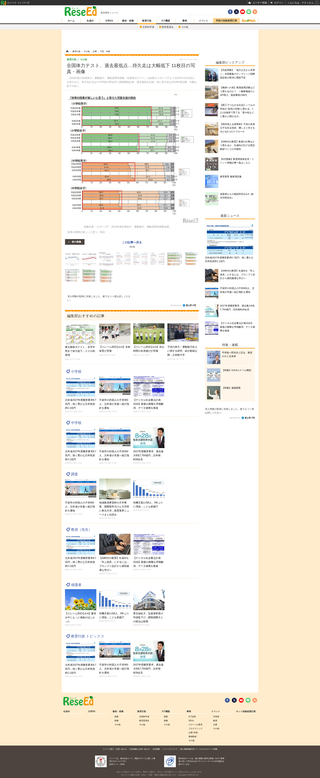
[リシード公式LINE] (248, 700)
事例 (184, 20)
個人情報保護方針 (187, 749)
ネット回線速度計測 (246, 711)
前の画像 (76, 241)
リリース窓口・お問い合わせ (115, 749)
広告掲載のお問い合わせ (140, 749)
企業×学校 (193, 732)
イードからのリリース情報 (206, 749)
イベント (203, 20)
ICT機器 (166, 20)
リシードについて (170, 749)
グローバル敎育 (195, 724)
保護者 (76, 585)
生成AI (90, 20)
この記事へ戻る (132, 244)
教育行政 (147, 20)
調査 (74, 474)
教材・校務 (128, 20)
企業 (215, 724)
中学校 (76, 423)
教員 (215, 720)
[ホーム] (67, 51)
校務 (116, 720)
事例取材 (192, 736)
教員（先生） (81, 529)
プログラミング (195, 728)
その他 (184, 27)
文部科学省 (148, 27)
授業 (116, 716)
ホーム (71, 20)
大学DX (109, 20)
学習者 (216, 716)
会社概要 (156, 749)
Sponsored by (176, 305)
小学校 (76, 371)
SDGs (191, 720)
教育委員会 (168, 27)
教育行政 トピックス (87, 636)
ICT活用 (192, 716)
